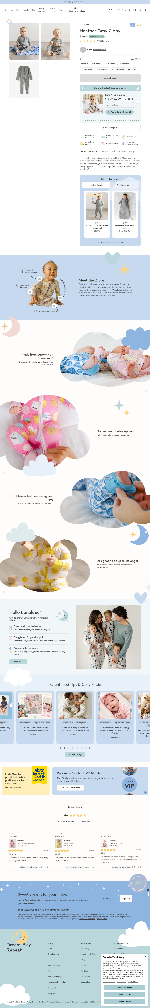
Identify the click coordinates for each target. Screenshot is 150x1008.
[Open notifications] (139, 10)
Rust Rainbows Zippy (116, 844)
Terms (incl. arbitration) (87, 919)
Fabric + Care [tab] (119, 151)
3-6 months (123, 63)
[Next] (140, 851)
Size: (109, 105)
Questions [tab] (83, 822)
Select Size (110, 78)
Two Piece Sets (54, 965)
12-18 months (102, 69)
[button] (24, 41)
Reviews (84, 971)
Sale (60, 10)
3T (135, 69)
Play (49, 971)
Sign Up (126, 898)
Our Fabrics (110, 10)
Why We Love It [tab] (89, 151)
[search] (134, 10)
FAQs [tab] (132, 151)
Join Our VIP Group (89, 954)
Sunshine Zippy (68, 844)
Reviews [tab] (65, 822)
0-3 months (109, 63)
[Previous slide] (61, 748)
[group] (97, 214)
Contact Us (118, 949)
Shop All (51, 993)
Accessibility (86, 982)
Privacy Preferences (71, 1002)
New (50, 949)
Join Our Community (70, 787)
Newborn (96, 63)
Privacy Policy (102, 919)
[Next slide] (137, 101)
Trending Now (54, 954)
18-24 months (117, 69)
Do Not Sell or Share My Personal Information (47, 1002)
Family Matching (55, 977)
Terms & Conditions (13, 1002)
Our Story (122, 10)
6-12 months (86, 69)
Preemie (84, 63)
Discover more (12, 787)
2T (129, 69)
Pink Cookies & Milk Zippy (25, 844)
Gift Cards (52, 988)
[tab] (96, 185)
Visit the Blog (75, 754)
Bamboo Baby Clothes (57, 982)
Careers (84, 965)
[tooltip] (28, 867)
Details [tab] (104, 151)
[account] (129, 10)
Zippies (51, 960)
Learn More (18, 661)
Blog (83, 960)
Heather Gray (99, 50)
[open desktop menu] (5, 10)
